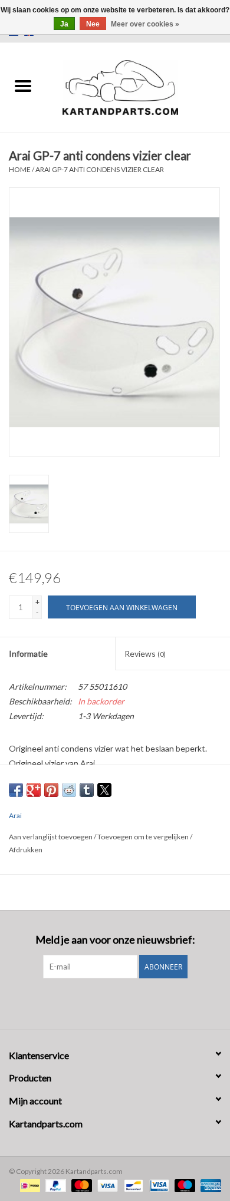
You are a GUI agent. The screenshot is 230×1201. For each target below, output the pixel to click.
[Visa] (106, 1184)
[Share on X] (104, 790)
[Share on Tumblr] (87, 790)
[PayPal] (54, 1184)
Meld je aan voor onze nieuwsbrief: (115, 940)
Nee (93, 24)
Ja (64, 24)
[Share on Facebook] (16, 790)
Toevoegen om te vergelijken (143, 836)
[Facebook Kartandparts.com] (105, 1002)
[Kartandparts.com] (138, 86)
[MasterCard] (80, 1184)
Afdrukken (25, 849)
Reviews (145, 654)
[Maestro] (183, 1184)
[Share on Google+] (34, 790)
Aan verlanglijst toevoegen (51, 836)
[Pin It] (51, 790)
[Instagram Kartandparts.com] (125, 1002)
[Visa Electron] (157, 1184)
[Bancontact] (131, 1184)
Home (20, 169)
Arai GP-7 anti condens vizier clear (99, 169)
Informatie (28, 654)
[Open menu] (23, 85)
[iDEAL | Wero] (28, 1184)
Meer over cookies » (145, 24)
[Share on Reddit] (69, 790)
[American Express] (208, 1184)
